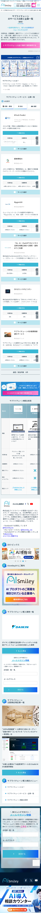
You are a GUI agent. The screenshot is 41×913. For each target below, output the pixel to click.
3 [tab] (20, 561)
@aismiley (8, 534)
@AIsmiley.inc (8, 527)
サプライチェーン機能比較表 (17, 800)
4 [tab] (23, 561)
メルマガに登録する (10, 536)
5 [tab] (25, 561)
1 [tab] (15, 561)
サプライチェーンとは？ (16, 787)
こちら (23, 826)
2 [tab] (18, 561)
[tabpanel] (20, 553)
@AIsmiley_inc (26, 529)
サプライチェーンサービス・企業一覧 (20, 793)
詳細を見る (22, 133)
